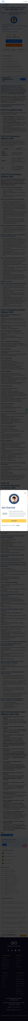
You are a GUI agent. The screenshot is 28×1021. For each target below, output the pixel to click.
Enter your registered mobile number (16, 511)
